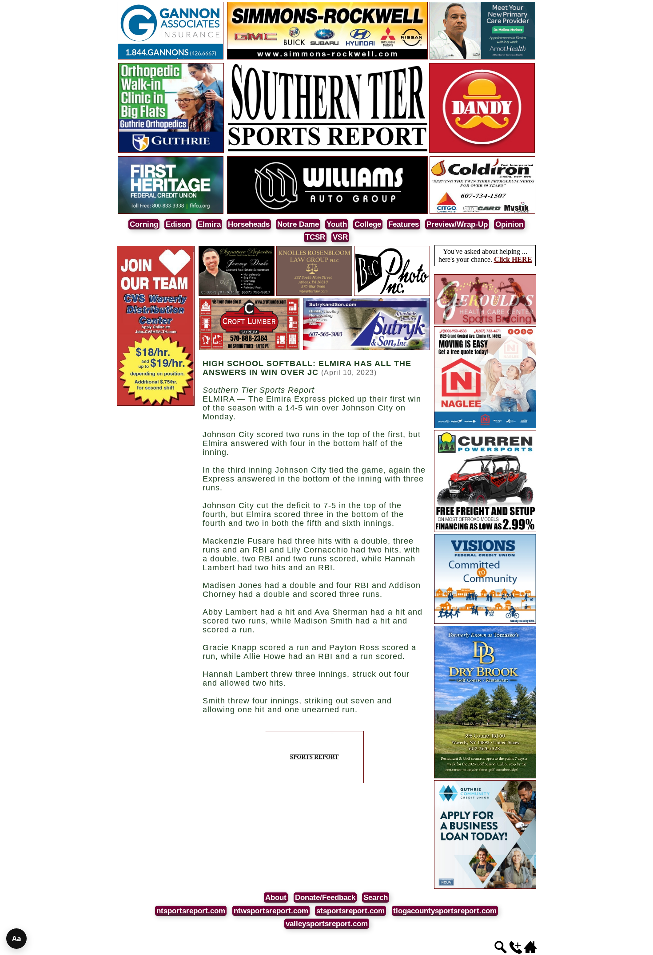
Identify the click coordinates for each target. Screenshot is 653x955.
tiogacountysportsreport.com (445, 911)
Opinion (509, 224)
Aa (16, 938)
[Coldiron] (482, 212)
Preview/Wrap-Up (457, 224)
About (276, 897)
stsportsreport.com (350, 911)
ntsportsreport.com (190, 911)
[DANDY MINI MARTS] (482, 151)
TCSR (315, 237)
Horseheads (249, 224)
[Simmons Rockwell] (327, 58)
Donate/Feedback (325, 897)
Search (375, 897)
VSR (340, 237)
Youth (336, 224)
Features (403, 224)
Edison (178, 224)
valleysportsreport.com (327, 923)
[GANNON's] (170, 58)
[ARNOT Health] (482, 58)
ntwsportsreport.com (271, 911)
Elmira (209, 224)
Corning (144, 224)
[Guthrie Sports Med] (171, 151)
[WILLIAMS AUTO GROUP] (327, 212)
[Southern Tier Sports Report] (327, 151)
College (367, 224)
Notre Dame (298, 224)
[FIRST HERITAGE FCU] (170, 212)
